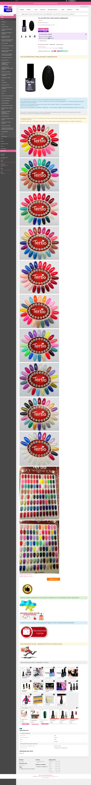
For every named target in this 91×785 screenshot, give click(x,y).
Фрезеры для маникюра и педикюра (7, 33)
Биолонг (3, 93)
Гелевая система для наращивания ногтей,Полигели (6, 63)
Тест (2, 134)
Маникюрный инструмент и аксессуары (7, 88)
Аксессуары (4, 90)
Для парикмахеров (5, 116)
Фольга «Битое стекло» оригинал (6, 122)
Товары (2, 19)
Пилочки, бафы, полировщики (7, 95)
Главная (22, 9)
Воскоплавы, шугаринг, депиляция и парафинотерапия (6, 112)
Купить (43, 28)
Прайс (77, 9)
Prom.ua (51, 775)
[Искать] (15, 15)
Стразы (3, 80)
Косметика (4, 21)
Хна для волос (4, 82)
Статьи (2, 146)
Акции (62, 9)
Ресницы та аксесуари (6, 125)
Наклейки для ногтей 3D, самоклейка (6, 75)
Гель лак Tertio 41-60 (47, 14)
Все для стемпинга (5, 48)
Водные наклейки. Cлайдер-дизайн (7, 108)
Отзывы (2, 141)
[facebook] (20, 728)
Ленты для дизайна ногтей (7, 98)
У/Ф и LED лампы (5, 43)
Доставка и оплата (4, 143)
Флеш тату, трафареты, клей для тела (7, 119)
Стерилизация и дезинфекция (7, 45)
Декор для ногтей (5, 60)
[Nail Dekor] (8, 9)
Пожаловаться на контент (41, 776)
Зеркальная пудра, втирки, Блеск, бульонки (7, 51)
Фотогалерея (3, 148)
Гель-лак (3, 24)
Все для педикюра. (5, 103)
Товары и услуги (25, 14)
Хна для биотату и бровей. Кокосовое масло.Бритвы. (7, 54)
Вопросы (69, 9)
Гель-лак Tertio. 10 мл (37, 14)
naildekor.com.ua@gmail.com (6, 170)
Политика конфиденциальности (52, 776)
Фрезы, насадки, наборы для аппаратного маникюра (7, 40)
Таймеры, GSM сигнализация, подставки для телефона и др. (7, 128)
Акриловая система (5, 85)
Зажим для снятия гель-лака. (7, 105)
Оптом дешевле (5, 131)
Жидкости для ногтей (6, 71)
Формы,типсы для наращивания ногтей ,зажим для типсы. (7, 68)
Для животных (4, 136)
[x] (21, 728)
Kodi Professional (5, 26)
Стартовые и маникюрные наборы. (7, 30)
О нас (2, 138)
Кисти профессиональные (7, 57)
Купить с (41, 31)
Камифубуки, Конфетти (6, 77)
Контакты (42, 9)
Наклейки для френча (6, 100)
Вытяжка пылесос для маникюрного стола (6, 37)
